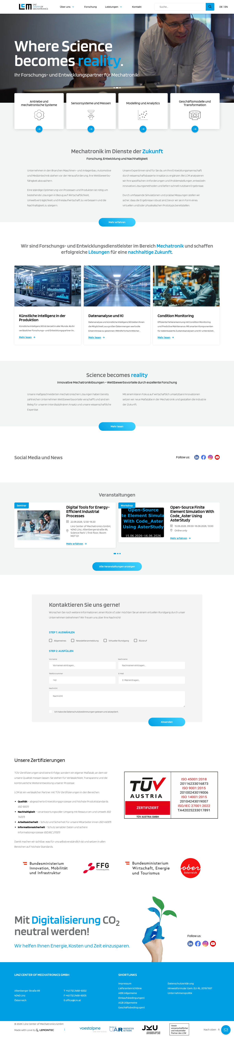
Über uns (65, 6)
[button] (114, 87)
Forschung (90, 6)
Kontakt (136, 6)
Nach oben (210, 1029)
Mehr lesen (25, 337)
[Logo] (33, 5)
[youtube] (217, 457)
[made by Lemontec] (45, 1030)
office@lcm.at (73, 1000)
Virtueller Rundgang (119, 640)
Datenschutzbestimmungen (81, 711)
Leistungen (111, 6)
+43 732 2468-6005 (76, 995)
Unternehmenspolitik (180, 993)
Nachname (122, 659)
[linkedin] (196, 457)
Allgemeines (60, 640)
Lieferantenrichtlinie (130, 988)
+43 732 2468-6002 (76, 990)
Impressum (124, 983)
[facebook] (203, 457)
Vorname (53, 659)
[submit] (210, 7)
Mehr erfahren (117, 222)
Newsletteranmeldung (87, 640)
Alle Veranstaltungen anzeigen (117, 566)
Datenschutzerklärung (181, 983)
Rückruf (143, 640)
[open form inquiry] (226, 1030)
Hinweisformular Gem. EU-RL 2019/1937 (190, 988)
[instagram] (210, 457)
